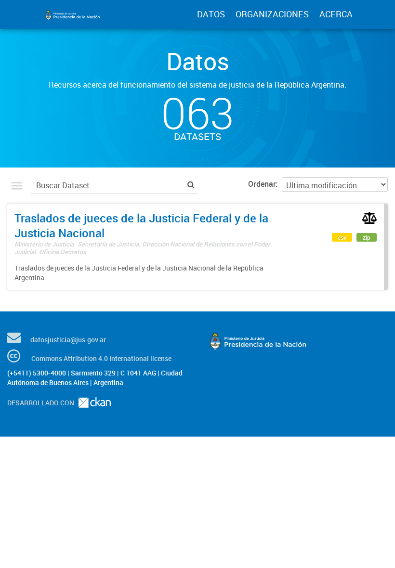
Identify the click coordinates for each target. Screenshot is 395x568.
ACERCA (336, 14)
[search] (191, 184)
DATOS (211, 14)
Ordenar (262, 184)
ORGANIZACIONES (272, 14)
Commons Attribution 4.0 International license (101, 358)
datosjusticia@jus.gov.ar (68, 339)
